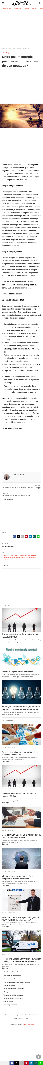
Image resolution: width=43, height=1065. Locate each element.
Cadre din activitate (30, 8)
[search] (40, 3)
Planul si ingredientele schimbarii (18, 672)
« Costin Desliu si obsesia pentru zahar (16, 496)
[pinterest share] (26, 536)
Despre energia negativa (10, 555)
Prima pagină (6, 8)
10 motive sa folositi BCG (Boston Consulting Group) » (21, 488)
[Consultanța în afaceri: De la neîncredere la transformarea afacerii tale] (21, 817)
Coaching (26, 48)
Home (3, 48)
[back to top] (38, 1056)
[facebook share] (14, 536)
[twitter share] (18, 536)
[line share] (38, 536)
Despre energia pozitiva (28, 555)
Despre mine (18, 8)
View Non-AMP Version (28, 1024)
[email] (21, 1063)
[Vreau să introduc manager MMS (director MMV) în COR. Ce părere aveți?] (21, 900)
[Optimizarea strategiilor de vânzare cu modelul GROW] (21, 620)
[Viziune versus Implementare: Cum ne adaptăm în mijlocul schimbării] (21, 858)
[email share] (22, 536)
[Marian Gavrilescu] (21, 3)
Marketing (5, 954)
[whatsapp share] (34, 536)
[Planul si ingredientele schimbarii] (21, 657)
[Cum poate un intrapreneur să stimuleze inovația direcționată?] (21, 734)
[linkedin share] (30, 536)
